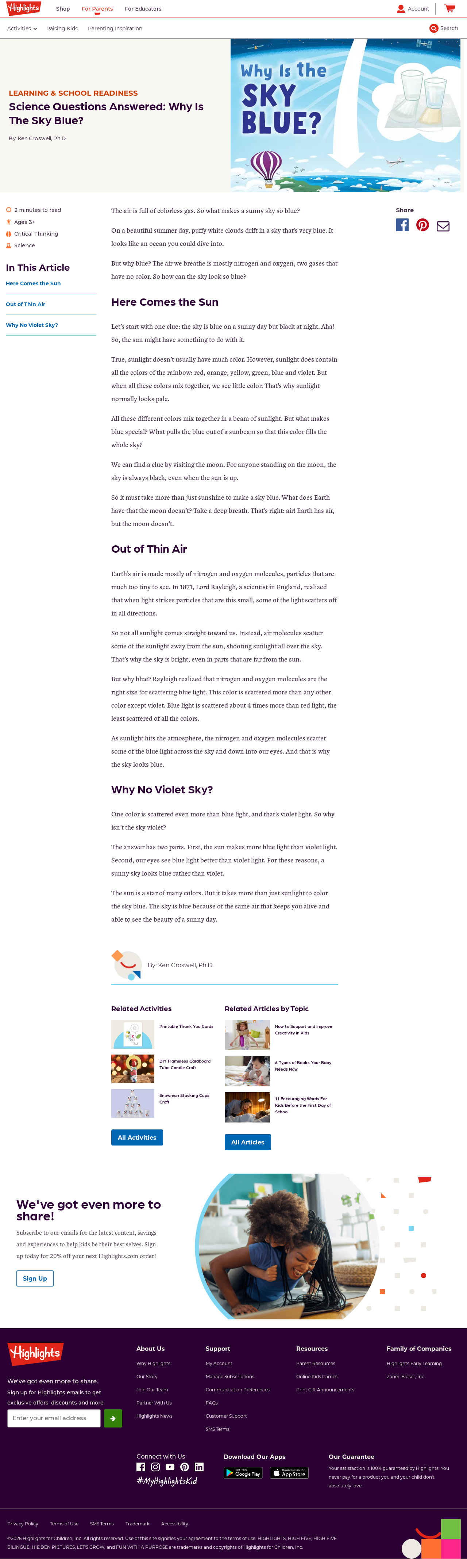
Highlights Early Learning (414, 1363)
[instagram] (155, 1467)
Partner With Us (154, 1403)
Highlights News (154, 1416)
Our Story (147, 1376)
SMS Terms (217, 1429)
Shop (63, 8)
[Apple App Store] (289, 1474)
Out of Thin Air (26, 304)
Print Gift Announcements (325, 1389)
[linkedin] (199, 1467)
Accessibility (174, 1523)
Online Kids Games (316, 1376)
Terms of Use (64, 1523)
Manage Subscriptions (230, 1376)
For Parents (97, 8)
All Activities (137, 1137)
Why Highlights (153, 1363)
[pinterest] (184, 1467)
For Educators (143, 8)
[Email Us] (443, 227)
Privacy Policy (22, 1523)
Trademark (138, 1523)
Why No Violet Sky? (32, 324)
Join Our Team (152, 1389)
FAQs (212, 1403)
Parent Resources (315, 1363)
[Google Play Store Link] (243, 1474)
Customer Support (226, 1416)
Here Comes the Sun (34, 283)
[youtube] (170, 1467)
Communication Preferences (238, 1389)
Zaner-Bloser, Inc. (406, 1376)
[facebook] (140, 1467)
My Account (219, 1363)
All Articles (248, 1142)
